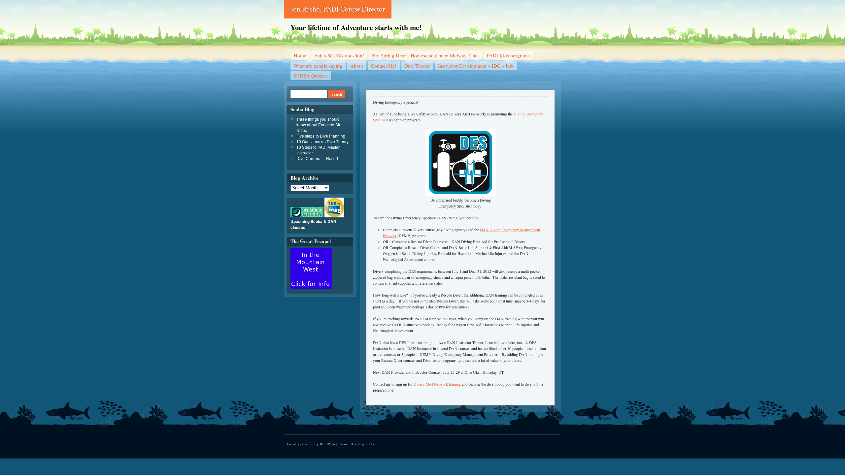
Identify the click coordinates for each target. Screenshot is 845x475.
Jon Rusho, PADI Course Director (337, 9)
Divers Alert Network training (437, 384)
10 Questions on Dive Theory (322, 141)
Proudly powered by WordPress (311, 443)
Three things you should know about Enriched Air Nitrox (318, 124)
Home (300, 55)
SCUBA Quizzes (311, 75)
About (356, 65)
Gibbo (370, 443)
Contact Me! (383, 65)
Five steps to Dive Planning (320, 136)
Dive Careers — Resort (317, 158)
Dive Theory (417, 65)
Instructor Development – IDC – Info (476, 65)
